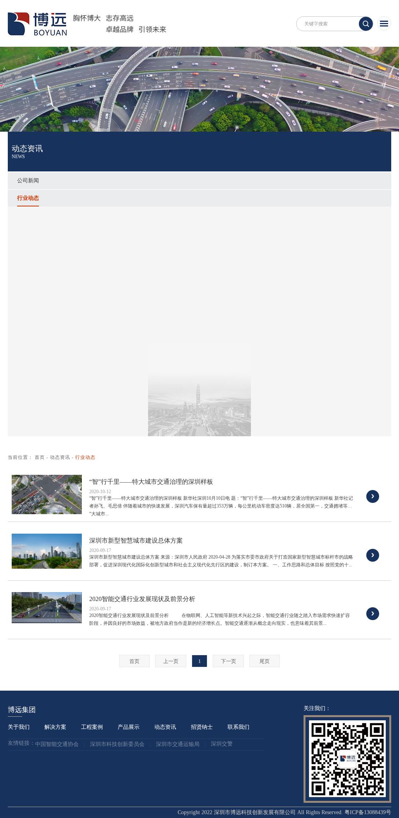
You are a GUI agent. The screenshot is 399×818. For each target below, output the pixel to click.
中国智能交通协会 (57, 744)
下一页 (228, 661)
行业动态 (28, 198)
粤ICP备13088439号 (367, 812)
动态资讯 (60, 457)
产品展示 (128, 727)
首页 (40, 457)
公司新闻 (28, 180)
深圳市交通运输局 (178, 744)
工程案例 (92, 727)
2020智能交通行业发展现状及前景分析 (142, 599)
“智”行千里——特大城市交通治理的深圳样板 (151, 481)
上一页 (170, 661)
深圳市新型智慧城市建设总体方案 (136, 540)
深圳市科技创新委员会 (117, 744)
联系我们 (238, 727)
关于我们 (19, 727)
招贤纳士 (202, 727)
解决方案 (55, 727)
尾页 (265, 661)
